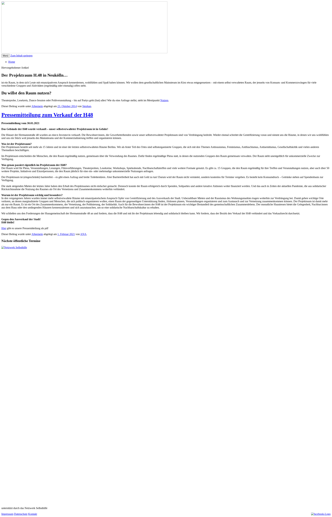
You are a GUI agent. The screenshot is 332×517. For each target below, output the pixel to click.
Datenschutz (20, 514)
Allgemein (37, 106)
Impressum (7, 514)
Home (11, 61)
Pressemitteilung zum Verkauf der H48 (47, 115)
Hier (3, 228)
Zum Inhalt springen (21, 55)
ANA (83, 234)
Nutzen (164, 100)
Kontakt (32, 514)
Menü (5, 55)
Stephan (86, 106)
